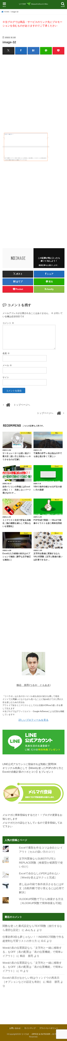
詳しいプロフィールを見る (33, 719)
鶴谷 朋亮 (26, 955)
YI (21, 970)
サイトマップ (30, 1028)
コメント (8, 323)
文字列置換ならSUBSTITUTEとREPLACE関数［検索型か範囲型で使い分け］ (41, 862)
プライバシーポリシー (48, 1028)
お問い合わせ (15, 1028)
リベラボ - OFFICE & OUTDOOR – (36, 1034)
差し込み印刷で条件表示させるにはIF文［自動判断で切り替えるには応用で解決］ (41, 888)
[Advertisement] (33, 91)
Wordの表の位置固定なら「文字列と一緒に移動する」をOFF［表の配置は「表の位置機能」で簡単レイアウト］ (32, 951)
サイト (5, 377)
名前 (6, 353)
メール (7, 365)
